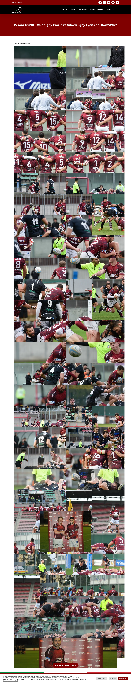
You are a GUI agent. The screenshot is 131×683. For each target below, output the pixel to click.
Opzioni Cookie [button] (101, 678)
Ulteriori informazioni (10, 681)
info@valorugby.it (17, 2)
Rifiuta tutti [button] (113, 678)
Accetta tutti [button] (123, 678)
